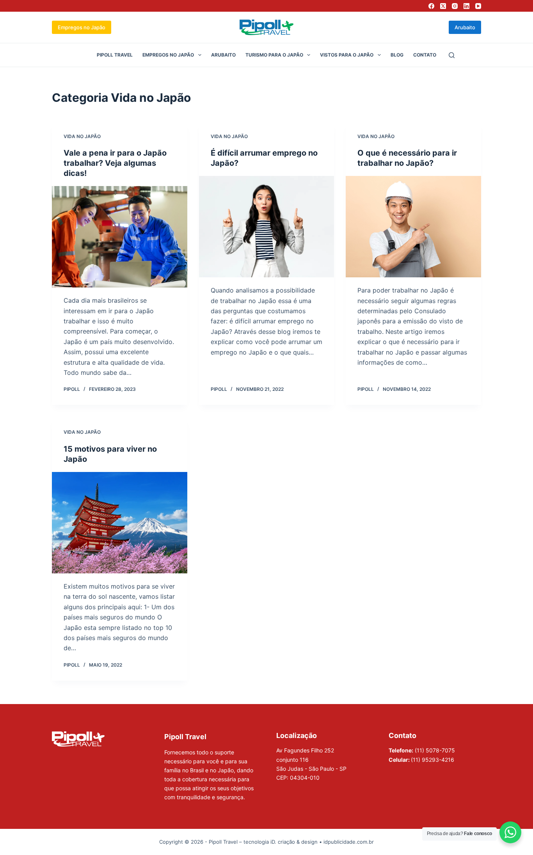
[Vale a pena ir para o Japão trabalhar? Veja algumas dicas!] (119, 236)
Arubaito (465, 27)
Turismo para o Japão (274, 55)
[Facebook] (431, 6)
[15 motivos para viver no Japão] (119, 522)
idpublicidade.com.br (348, 842)
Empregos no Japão (81, 27)
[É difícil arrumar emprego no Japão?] (266, 226)
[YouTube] (478, 6)
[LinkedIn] (466, 6)
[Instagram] (455, 6)
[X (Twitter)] (443, 6)
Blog (397, 55)
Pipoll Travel (115, 55)
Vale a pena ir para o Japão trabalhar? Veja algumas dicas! (115, 163)
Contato (424, 55)
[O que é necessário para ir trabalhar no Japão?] (413, 226)
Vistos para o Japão (346, 55)
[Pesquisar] (452, 55)
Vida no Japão (82, 136)
